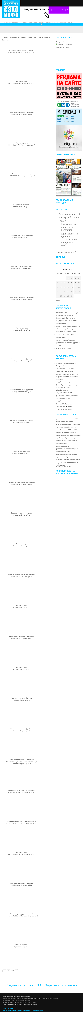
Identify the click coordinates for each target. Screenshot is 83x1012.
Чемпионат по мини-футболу (21, 235)
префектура (59, 440)
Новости (15, 22)
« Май (58, 300)
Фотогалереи (50, 22)
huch (70, 406)
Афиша (41, 22)
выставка (59, 451)
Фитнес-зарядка (21, 143)
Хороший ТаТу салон (64, 404)
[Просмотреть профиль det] (66, 398)
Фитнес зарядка (21, 328)
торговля (68, 466)
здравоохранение (61, 454)
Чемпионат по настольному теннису (21, 790)
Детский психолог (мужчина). (67, 396)
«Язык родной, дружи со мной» (22, 914)
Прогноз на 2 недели (63, 47)
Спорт (69, 424)
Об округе (7, 22)
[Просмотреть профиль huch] (66, 406)
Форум (70, 22)
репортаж (66, 459)
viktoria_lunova (62, 390)
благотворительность (62, 446)
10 (75, 283)
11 (79, 283)
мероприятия (62, 432)
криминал (59, 435)
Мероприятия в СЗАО (29, 37)
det (69, 398)
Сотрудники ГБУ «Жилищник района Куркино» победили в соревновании (68, 328)
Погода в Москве (62, 42)
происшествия (68, 440)
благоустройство (61, 443)
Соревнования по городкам (21, 513)
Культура (58, 419)
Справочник (61, 22)
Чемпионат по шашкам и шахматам (21, 482)
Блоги (25, 22)
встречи (75, 449)
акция (75, 440)
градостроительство (64, 449)
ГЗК (76, 419)
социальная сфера (67, 463)
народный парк (72, 454)
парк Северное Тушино (63, 438)
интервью (73, 432)
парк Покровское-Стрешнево (72, 435)
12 (57, 287)
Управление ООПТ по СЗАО (68, 429)
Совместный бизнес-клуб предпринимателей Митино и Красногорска (67, 320)
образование (60, 457)
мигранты (73, 427)
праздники (74, 438)
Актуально (33, 22)
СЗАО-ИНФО (7, 37)
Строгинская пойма (64, 427)
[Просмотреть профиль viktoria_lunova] (71, 387)
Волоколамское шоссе (68, 419)
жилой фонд (66, 451)
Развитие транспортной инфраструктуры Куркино (68, 342)
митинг (58, 429)
